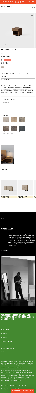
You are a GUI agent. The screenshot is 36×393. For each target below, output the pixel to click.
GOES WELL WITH (5, 171)
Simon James (4, 62)
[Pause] (5, 44)
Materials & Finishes (9, 99)
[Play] (3, 44)
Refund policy (4, 385)
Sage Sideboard (5, 196)
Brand (2, 218)
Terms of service (23, 385)
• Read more (4, 250)
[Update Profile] (33, 351)
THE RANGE (4, 169)
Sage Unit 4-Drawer (22, 196)
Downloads (5, 105)
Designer (4, 216)
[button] (18, 70)
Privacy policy (13, 385)
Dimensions (6, 102)
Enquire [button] (4, 76)
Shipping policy (5, 388)
